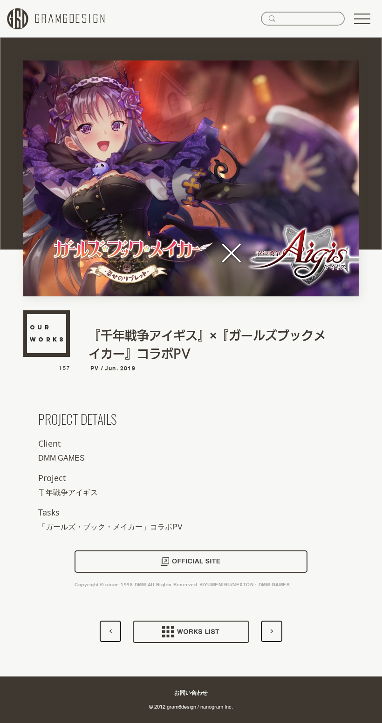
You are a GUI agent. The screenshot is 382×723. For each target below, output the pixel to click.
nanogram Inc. (216, 706)
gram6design (71, 18)
